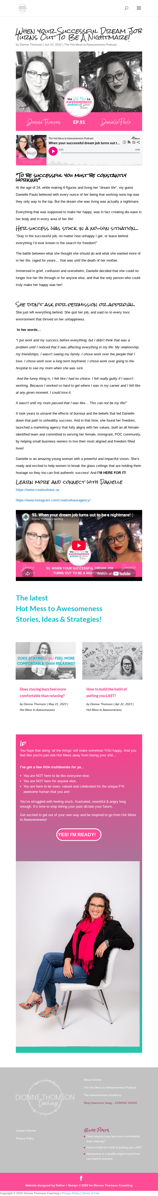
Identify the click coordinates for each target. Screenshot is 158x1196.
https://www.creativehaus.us (37, 490)
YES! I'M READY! (77, 834)
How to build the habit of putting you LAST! (114, 1147)
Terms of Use (90, 1193)
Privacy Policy (25, 1138)
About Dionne (92, 1079)
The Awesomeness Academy (102, 1095)
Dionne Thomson (31, 44)
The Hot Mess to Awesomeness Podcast (90, 44)
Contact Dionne (26, 1130)
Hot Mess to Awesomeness (37, 709)
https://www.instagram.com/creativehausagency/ (53, 500)
